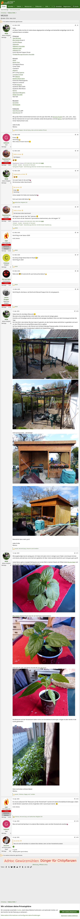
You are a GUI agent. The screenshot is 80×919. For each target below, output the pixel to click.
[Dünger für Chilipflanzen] (58, 862)
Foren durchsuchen (15, 9)
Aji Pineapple (16, 105)
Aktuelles (10, 6)
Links (46, 6)
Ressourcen (28, 6)
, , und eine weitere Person (31, 130)
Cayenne (21, 72)
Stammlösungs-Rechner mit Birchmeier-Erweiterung (37, 166)
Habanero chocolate (19, 46)
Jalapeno (15, 70)
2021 (31, 163)
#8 (77, 271)
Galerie (19, 6)
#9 (77, 289)
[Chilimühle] (21, 862)
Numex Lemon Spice (19, 78)
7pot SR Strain (17, 38)
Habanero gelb (17, 48)
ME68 (3, 18)
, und (28, 816)
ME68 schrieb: (17, 154)
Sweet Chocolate (17, 94)
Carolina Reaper (17, 42)
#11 (77, 553)
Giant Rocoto (16, 111)
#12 (77, 799)
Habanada (16, 44)
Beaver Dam (16, 62)
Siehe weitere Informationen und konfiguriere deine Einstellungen (20, 915)
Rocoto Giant (71, 562)
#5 (77, 207)
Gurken (20, 165)
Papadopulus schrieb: (19, 174)
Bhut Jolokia (16, 40)
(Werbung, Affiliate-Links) (40, 864)
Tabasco (17, 76)
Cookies (19, 910)
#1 (77, 25)
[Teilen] (75, 25)
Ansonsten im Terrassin (29, 165)
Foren (4, 6)
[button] (14, 6)
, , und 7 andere (25, 794)
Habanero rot (17, 50)
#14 (77, 837)
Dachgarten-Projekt (18, 166)
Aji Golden (16, 103)
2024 (39, 163)
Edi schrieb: (17, 187)
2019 (25, 163)
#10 (77, 311)
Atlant (14, 60)
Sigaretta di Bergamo (19, 92)
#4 (77, 170)
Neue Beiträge (4, 9)
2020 (28, 163)
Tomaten (15, 165)
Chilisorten (38, 6)
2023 (37, 163)
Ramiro (15, 90)
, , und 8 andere (26, 548)
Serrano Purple (57, 117)
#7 (77, 255)
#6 (77, 232)
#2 (77, 134)
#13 (77, 821)
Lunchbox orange (18, 74)
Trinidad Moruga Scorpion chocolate (23, 54)
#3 (77, 150)
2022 (34, 163)
